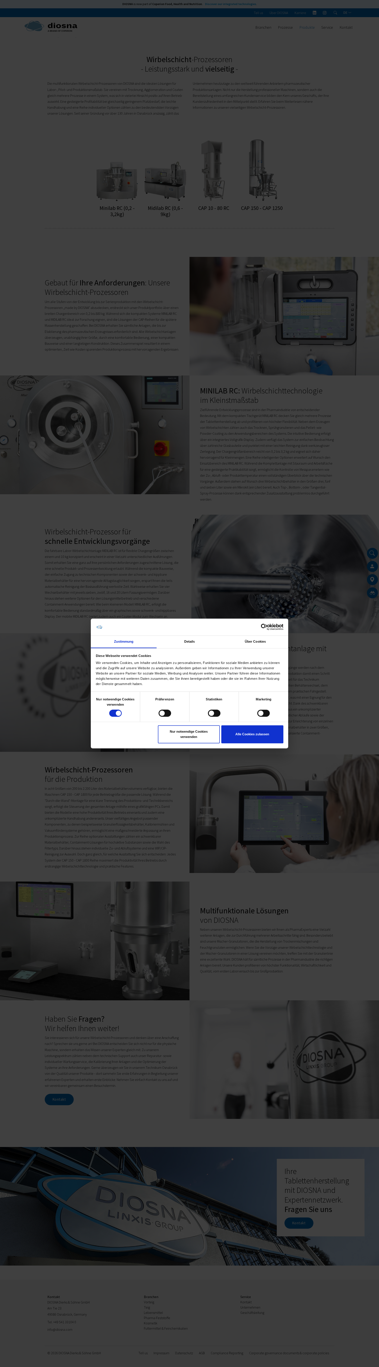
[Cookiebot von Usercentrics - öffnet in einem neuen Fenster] (264, 627)
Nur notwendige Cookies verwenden (189, 734)
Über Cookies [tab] (255, 641)
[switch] (165, 713)
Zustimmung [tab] (124, 641)
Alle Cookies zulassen (252, 734)
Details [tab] (189, 641)
